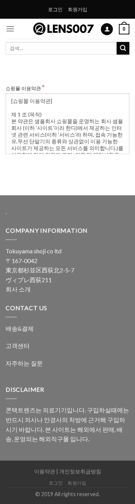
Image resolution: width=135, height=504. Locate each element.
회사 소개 (18, 289)
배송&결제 (20, 328)
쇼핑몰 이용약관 (23, 88)
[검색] (123, 48)
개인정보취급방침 (80, 471)
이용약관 (44, 471)
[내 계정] (107, 29)
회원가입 (77, 9)
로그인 (55, 9)
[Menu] (10, 28)
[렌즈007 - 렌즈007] (63, 29)
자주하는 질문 (24, 363)
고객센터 (18, 345)
